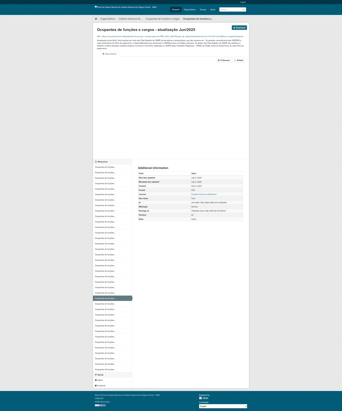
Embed (239, 60)
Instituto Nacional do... (130, 18)
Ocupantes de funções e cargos (163, 18)
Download (240, 27)
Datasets (176, 9)
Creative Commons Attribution (204, 194)
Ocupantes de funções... (105, 167)
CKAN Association (102, 401)
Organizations (190, 9)
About (212, 9)
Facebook (101, 385)
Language (203, 402)
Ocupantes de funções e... (198, 18)
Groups (203, 9)
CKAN (203, 398)
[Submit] (243, 9)
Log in (243, 2)
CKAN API (99, 398)
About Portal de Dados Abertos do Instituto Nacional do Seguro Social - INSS (127, 395)
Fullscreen (225, 60)
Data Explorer (111, 53)
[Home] (96, 18)
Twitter (100, 380)
